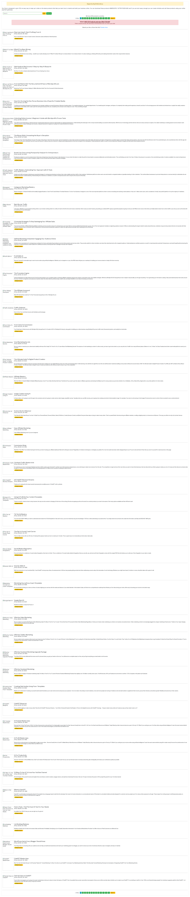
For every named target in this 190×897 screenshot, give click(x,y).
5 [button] (89, 18)
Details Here (104, 27)
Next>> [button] (113, 18)
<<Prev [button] (77, 18)
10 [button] (100, 18)
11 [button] (103, 18)
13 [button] (108, 18)
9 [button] (98, 18)
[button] (44, 13)
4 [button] (87, 18)
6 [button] (91, 18)
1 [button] (80, 18)
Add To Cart (19, 38)
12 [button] (106, 18)
